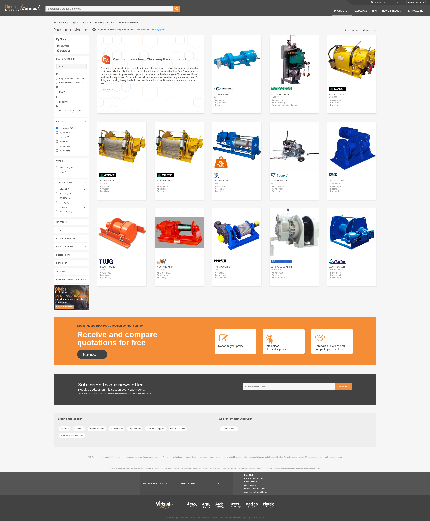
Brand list (248, 475)
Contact (237, 41)
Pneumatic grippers (155, 429)
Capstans (78, 429)
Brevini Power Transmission (73, 83)
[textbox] (109, 9)
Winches (65, 429)
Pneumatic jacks (177, 429)
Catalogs (360, 10)
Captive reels (135, 429)
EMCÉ (63, 92)
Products (340, 10)
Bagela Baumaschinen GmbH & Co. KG (73, 79)
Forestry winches (96, 429)
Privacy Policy (98, 393)
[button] (71, 58)
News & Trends (391, 10)
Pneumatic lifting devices (72, 435)
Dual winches (116, 429)
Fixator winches (229, 429)
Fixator (64, 102)
